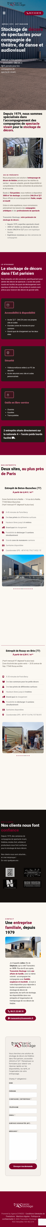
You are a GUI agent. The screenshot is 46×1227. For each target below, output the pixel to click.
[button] (4, 13)
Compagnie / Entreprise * (20, 1099)
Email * (12, 1115)
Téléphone (13, 1107)
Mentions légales (23, 1216)
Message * (13, 1131)
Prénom (12, 1091)
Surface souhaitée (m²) (19, 1123)
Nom (11, 1083)
